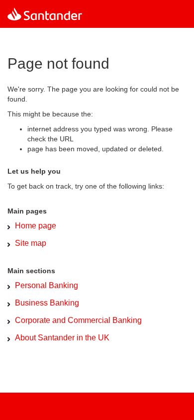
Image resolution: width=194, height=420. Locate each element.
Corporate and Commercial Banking (78, 320)
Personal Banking (46, 285)
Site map (30, 243)
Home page (35, 225)
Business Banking (47, 303)
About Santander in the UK (62, 337)
